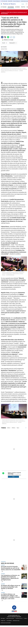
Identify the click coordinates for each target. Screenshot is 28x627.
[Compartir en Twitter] (5, 37)
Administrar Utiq (16, 620)
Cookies (25, 618)
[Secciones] (1, 4)
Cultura (8, 427)
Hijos (18, 427)
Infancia (13, 427)
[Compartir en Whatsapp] (8, 37)
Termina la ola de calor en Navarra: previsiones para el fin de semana (14, 13)
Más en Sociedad (7, 563)
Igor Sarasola (4, 46)
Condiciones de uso (18, 618)
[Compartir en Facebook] (2, 37)
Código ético (3, 620)
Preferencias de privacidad (5, 622)
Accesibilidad (9, 620)
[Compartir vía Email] (14, 37)
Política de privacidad (10, 618)
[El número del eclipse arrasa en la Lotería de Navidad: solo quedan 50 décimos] (24, 586)
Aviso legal (3, 618)
